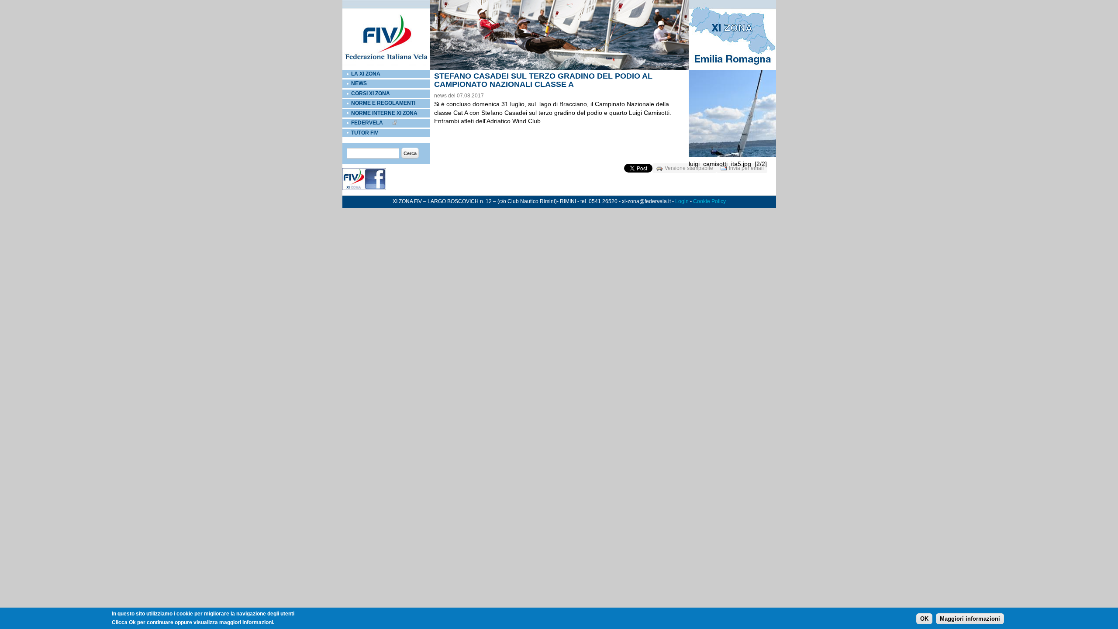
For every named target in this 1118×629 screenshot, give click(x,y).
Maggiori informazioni (970, 618)
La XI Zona (365, 74)
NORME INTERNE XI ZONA (384, 113)
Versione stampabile (689, 168)
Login (682, 201)
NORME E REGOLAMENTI (383, 103)
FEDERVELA (367, 123)
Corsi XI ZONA (370, 93)
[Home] (386, 68)
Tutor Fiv (364, 133)
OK (924, 618)
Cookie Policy (709, 201)
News (359, 83)
